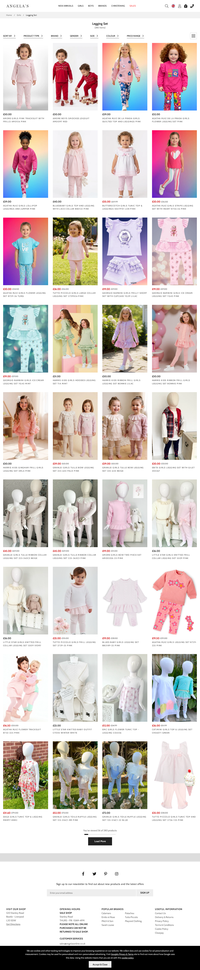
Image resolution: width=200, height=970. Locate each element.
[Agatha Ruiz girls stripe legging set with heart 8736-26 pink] (174, 164)
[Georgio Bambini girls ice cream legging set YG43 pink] (174, 251)
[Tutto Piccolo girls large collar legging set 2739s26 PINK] (75, 251)
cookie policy (128, 957)
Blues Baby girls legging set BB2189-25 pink (120, 644)
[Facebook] (83, 874)
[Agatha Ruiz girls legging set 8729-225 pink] (174, 600)
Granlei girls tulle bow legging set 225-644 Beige (123, 469)
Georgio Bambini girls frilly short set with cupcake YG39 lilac (124, 294)
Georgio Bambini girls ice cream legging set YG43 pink (172, 294)
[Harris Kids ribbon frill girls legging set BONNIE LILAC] (124, 338)
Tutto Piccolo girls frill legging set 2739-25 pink (74, 644)
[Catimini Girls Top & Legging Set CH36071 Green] (174, 688)
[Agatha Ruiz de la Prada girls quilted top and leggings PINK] (124, 76)
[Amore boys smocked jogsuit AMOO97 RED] (75, 76)
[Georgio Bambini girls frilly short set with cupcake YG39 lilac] (124, 251)
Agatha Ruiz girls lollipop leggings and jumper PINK (20, 207)
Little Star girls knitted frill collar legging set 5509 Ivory (22, 644)
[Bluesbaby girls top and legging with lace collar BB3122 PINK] (75, 164)
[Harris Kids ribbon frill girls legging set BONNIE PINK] (174, 338)
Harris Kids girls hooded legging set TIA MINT (74, 382)
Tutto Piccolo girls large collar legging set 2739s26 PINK (74, 294)
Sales (133, 5)
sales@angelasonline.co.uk (72, 943)
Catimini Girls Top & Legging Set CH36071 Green (172, 731)
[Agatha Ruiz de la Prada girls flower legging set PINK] (174, 76)
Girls (80, 5)
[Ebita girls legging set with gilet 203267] (174, 426)
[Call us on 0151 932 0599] (190, 6)
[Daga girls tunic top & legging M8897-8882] (25, 775)
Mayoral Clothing (133, 921)
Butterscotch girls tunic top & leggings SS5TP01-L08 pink (122, 207)
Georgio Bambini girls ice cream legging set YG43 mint (23, 382)
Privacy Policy (162, 921)
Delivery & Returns (164, 917)
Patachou (129, 913)
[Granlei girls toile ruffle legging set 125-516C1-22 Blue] (124, 775)
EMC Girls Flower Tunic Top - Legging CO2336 (120, 731)
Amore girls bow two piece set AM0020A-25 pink (122, 556)
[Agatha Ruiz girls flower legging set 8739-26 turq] (25, 251)
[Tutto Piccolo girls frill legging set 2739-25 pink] (75, 600)
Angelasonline (17, 6)
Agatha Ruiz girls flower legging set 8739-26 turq (24, 294)
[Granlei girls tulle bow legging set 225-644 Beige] (124, 426)
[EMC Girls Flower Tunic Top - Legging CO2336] (124, 688)
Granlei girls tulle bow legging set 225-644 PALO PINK (73, 469)
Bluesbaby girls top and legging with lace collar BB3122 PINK (74, 207)
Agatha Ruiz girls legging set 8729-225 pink (174, 644)
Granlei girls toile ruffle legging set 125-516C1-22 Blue (124, 818)
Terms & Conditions (164, 925)
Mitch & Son (107, 921)
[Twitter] (94, 874)
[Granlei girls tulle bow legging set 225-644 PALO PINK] (75, 426)
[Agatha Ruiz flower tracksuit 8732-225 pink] (25, 688)
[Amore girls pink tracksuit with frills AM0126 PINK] (25, 76)
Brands (102, 5)
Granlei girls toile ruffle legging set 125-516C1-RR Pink (75, 818)
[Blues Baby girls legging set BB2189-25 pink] (124, 600)
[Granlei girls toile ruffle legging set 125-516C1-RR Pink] (75, 775)
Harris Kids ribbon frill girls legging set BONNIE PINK (171, 382)
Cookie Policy (161, 929)
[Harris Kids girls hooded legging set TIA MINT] (75, 338)
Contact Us (160, 913)
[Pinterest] (105, 874)
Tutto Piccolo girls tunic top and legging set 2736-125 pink (174, 818)
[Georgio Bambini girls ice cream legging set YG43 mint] (25, 338)
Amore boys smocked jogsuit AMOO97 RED (71, 120)
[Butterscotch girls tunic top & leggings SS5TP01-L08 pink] (124, 164)
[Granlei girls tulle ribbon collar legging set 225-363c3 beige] (25, 513)
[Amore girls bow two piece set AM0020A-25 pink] (124, 513)
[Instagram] (116, 874)
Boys (91, 5)
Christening (118, 5)
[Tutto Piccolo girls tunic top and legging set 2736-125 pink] (174, 775)
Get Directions (13, 924)
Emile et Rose (108, 917)
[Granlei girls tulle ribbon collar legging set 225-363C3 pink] (75, 513)
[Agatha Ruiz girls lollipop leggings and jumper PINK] (25, 164)
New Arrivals (65, 5)
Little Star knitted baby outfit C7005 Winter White (72, 731)
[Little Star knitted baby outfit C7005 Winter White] (75, 688)
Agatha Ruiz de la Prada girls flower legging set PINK (171, 120)
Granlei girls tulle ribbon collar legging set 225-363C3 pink (74, 556)
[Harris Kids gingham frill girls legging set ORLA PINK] (25, 426)
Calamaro (106, 913)
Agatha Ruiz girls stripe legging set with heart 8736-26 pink (172, 207)
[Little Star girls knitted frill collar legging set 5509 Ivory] (25, 600)
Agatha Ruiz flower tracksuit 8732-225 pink (22, 731)
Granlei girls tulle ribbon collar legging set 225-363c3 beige (25, 556)
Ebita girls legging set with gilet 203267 (173, 469)
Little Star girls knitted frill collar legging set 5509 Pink (171, 556)
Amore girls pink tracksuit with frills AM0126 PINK (23, 120)
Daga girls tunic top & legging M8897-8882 (22, 818)
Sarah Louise (108, 925)
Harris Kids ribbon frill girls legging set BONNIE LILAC (121, 382)
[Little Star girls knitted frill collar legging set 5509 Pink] (174, 513)
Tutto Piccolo (131, 917)
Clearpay (159, 932)
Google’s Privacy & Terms (122, 954)
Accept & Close (100, 964)
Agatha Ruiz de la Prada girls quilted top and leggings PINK (121, 120)
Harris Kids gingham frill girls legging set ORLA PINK (23, 469)
